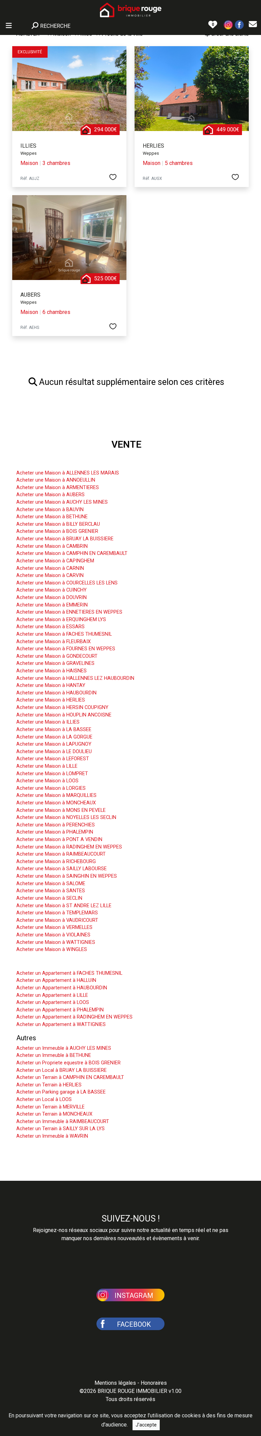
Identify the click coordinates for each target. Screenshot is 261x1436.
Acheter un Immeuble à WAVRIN (52, 1136)
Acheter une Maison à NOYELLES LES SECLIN (66, 817)
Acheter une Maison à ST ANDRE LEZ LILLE (63, 906)
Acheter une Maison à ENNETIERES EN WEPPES (69, 612)
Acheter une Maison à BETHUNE (52, 517)
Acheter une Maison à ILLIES (48, 722)
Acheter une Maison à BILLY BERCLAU (58, 524)
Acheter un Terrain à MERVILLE (50, 1107)
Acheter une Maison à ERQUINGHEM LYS (61, 619)
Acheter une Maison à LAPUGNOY (53, 744)
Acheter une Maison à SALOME (50, 884)
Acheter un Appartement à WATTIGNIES (61, 1024)
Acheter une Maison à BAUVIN (50, 509)
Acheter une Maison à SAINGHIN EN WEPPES (66, 876)
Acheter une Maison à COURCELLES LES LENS (67, 583)
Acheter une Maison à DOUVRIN (51, 597)
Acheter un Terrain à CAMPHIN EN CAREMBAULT (70, 1077)
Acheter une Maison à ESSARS (50, 627)
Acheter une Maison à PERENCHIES (55, 825)
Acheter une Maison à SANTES (50, 891)
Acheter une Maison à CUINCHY (51, 590)
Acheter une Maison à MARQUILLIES (56, 795)
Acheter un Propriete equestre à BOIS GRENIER (68, 1063)
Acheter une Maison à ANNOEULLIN (55, 480)
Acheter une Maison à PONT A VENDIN (59, 839)
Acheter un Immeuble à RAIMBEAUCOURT (62, 1121)
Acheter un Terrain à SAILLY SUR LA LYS (60, 1129)
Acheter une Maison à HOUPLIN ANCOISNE (63, 715)
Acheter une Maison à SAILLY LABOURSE (61, 869)
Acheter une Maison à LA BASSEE (53, 729)
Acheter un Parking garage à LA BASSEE (61, 1092)
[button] (228, 24)
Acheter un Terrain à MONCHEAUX (54, 1114)
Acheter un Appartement (52, 963)
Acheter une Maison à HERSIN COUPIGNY (62, 707)
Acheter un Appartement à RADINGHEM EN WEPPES (74, 1017)
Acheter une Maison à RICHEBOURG (56, 861)
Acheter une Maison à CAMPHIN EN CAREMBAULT (71, 553)
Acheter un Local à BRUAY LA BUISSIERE (61, 1070)
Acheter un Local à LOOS (44, 1099)
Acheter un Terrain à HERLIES (49, 1085)
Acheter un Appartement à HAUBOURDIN (61, 988)
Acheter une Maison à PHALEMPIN (54, 832)
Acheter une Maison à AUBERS (50, 495)
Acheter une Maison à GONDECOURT (57, 656)
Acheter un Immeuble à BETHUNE (53, 1055)
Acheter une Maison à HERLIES (50, 700)
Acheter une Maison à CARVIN (50, 575)
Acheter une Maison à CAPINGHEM (55, 561)
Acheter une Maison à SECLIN (49, 898)
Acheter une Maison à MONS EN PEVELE (61, 810)
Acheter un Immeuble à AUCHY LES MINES (63, 1048)
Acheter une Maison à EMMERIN (52, 605)
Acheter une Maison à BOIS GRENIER (57, 531)
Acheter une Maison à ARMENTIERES (57, 487)
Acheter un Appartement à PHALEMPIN (60, 1010)
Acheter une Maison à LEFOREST (52, 759)
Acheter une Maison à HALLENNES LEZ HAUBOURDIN (75, 678)
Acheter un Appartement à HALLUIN (56, 980)
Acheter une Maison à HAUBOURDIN (56, 693)
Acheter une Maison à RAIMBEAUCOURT (61, 854)
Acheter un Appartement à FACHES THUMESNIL (69, 973)
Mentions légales (115, 1383)
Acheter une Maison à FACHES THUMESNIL (64, 634)
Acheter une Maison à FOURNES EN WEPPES (65, 649)
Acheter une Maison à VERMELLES (54, 927)
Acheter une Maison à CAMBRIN (52, 546)
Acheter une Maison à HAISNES (51, 671)
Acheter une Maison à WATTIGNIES (55, 942)
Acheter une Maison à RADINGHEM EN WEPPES (69, 847)
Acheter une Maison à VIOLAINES (53, 935)
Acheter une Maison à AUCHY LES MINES (62, 502)
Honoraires (154, 1383)
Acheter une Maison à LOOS (47, 781)
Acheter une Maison (46, 463)
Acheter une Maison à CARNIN (50, 568)
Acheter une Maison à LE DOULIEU (54, 751)
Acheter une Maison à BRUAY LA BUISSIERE (65, 539)
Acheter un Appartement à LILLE (52, 995)
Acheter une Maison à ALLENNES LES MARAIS (67, 473)
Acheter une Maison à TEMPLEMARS (57, 913)
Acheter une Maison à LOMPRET (52, 774)
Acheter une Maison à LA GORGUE (54, 737)
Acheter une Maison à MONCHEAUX (56, 803)
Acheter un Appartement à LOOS (52, 1002)
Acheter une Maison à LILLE (46, 766)
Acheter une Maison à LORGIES (51, 788)
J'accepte (146, 1425)
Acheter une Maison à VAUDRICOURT (57, 920)
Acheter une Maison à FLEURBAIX (53, 642)
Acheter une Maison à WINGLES (51, 949)
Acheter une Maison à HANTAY (50, 685)
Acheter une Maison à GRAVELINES (55, 663)
